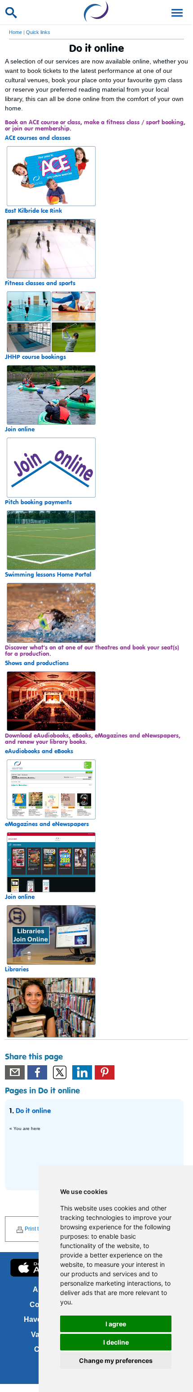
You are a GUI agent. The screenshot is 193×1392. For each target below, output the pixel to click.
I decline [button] (116, 1342)
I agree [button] (115, 1324)
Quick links (38, 32)
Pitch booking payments (38, 502)
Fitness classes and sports (40, 283)
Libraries (17, 969)
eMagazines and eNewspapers (47, 824)
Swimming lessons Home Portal (48, 575)
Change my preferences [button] (116, 1360)
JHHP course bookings (35, 357)
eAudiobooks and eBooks (39, 751)
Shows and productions (37, 663)
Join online (20, 429)
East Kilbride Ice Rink (33, 211)
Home (15, 32)
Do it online (33, 1111)
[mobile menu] (175, 12)
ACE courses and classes (37, 138)
